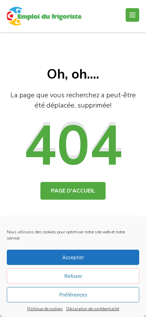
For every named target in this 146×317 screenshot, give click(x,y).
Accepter (73, 257)
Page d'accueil (73, 191)
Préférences (73, 294)
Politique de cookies (45, 309)
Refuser (73, 276)
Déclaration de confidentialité (92, 309)
